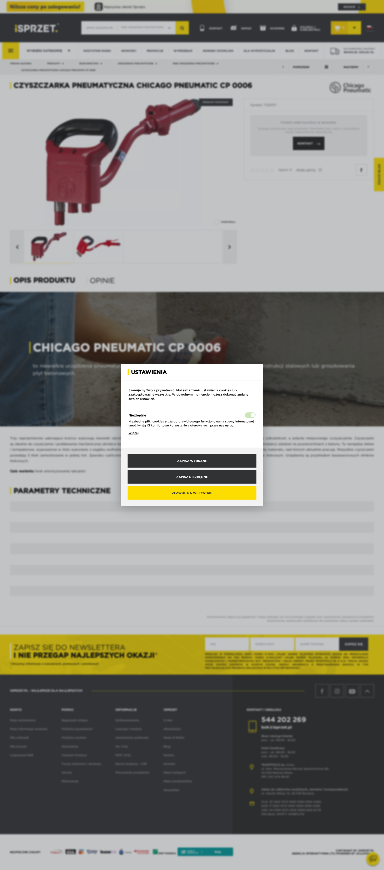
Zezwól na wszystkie (192, 493)
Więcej (133, 433)
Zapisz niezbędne (192, 477)
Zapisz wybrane (192, 461)
